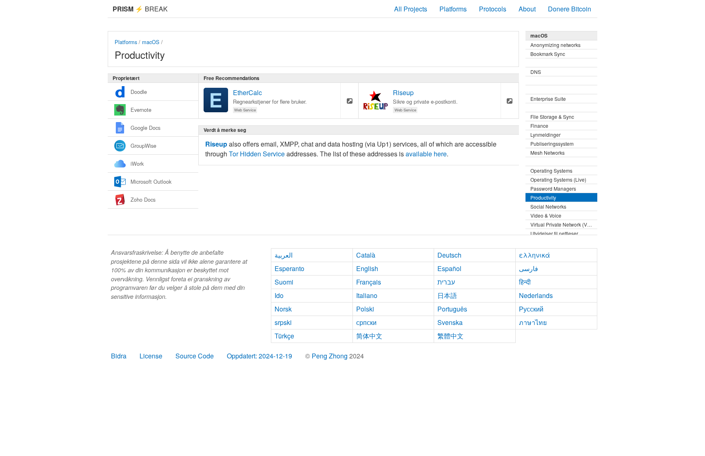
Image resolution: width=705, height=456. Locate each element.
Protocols (492, 8)
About (527, 8)
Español (449, 268)
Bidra (118, 355)
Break (140, 8)
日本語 (447, 295)
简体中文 (369, 335)
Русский (531, 309)
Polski (365, 309)
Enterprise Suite (548, 98)
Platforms (453, 8)
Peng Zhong (330, 355)
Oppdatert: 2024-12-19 (259, 355)
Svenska (450, 322)
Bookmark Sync (547, 53)
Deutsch (449, 255)
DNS (535, 71)
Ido (279, 295)
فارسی (528, 268)
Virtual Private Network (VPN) (563, 224)
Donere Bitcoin (569, 8)
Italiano (366, 295)
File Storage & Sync (552, 116)
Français (368, 282)
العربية (284, 255)
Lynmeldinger (545, 134)
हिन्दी (525, 282)
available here (426, 153)
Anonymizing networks (555, 44)
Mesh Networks (547, 152)
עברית (446, 282)
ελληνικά (534, 255)
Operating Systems (551, 170)
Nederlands (536, 295)
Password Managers (553, 188)
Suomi (284, 282)
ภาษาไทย (533, 322)
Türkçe (284, 335)
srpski (283, 322)
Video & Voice (545, 215)
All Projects (410, 8)
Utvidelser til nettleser (554, 233)
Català (365, 255)
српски (366, 322)
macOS (151, 42)
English (367, 268)
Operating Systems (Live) (558, 179)
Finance (539, 125)
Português (452, 309)
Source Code (194, 355)
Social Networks (548, 206)
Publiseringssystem (552, 143)
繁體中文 (450, 335)
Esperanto (289, 268)
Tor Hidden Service (257, 153)
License (151, 355)
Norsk (283, 309)
